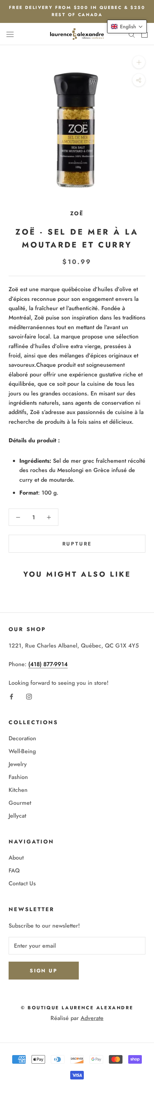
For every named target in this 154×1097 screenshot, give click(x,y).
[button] (126, 26)
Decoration (22, 738)
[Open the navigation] (10, 34)
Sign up (44, 970)
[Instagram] (29, 696)
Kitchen (18, 790)
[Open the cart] (144, 34)
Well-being (22, 751)
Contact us (22, 883)
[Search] (132, 34)
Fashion (18, 777)
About (16, 857)
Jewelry (18, 764)
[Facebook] (11, 696)
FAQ (14, 870)
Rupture (77, 543)
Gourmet (20, 803)
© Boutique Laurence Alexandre (77, 1007)
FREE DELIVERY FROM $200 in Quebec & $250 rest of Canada (77, 11)
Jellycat (17, 816)
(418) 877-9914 (48, 664)
